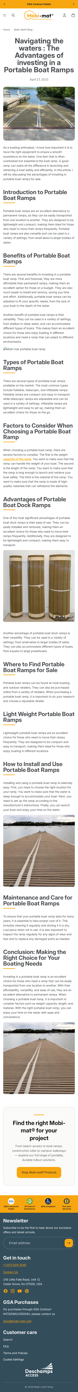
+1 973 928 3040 (14, 1265)
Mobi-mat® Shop (43, 1386)
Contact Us (10, 1272)
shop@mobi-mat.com (17, 1321)
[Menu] (4, 15)
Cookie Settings (13, 1359)
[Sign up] (69, 1243)
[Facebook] (5, 1291)
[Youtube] (19, 1291)
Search (7, 1339)
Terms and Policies (15, 1353)
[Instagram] (12, 1291)
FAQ (6, 1346)
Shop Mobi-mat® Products (39, 1172)
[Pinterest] (26, 1291)
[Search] (13, 15)
